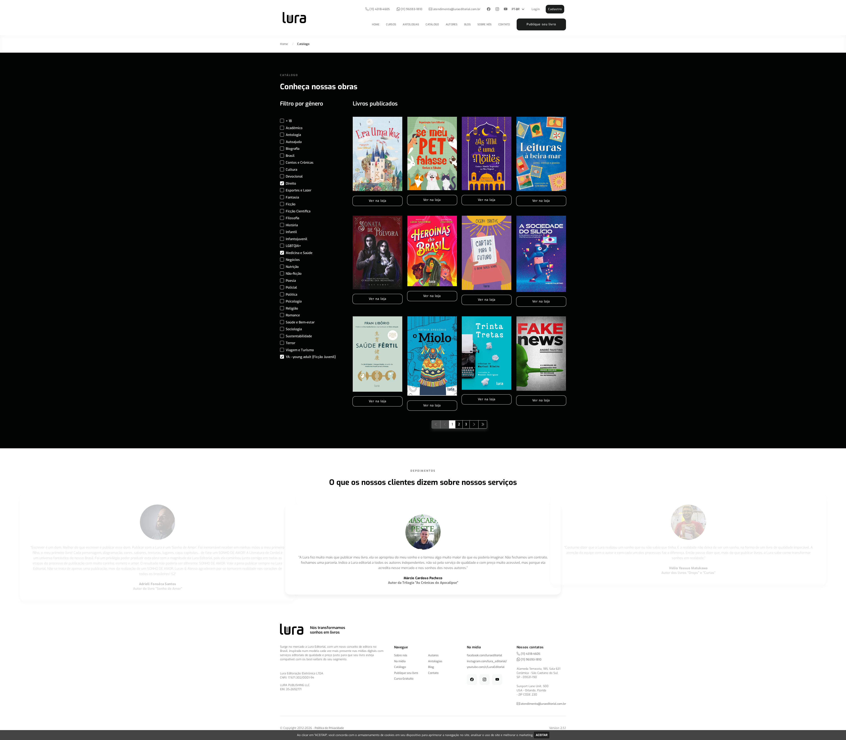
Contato (504, 24)
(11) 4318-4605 (379, 9)
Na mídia (400, 661)
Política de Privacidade (329, 728)
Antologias (411, 24)
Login (536, 9)
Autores (452, 24)
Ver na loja (377, 201)
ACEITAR (541, 735)
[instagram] (497, 9)
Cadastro (555, 9)
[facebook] (488, 9)
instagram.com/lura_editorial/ (487, 661)
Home (375, 24)
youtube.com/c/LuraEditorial (486, 667)
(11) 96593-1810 (411, 9)
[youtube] (505, 9)
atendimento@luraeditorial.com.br (457, 9)
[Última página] (482, 424)
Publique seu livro (541, 24)
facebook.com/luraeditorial (484, 655)
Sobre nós (484, 24)
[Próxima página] (474, 424)
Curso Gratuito (403, 679)
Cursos (391, 24)
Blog (467, 24)
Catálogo (432, 24)
